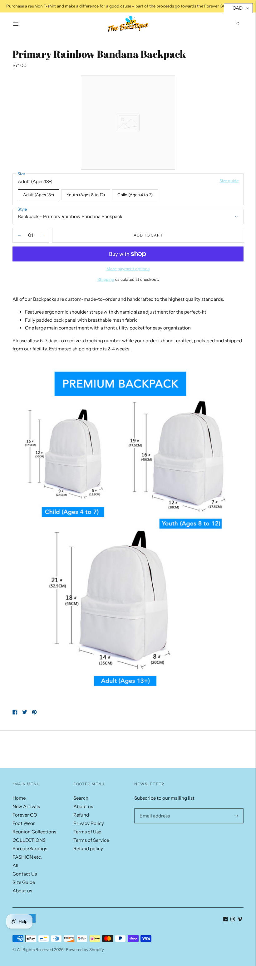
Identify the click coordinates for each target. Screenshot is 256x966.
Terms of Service (91, 840)
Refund (81, 815)
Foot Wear (23, 823)
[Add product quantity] (19, 235)
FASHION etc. (27, 857)
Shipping (105, 279)
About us (22, 891)
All (15, 865)
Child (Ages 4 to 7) (135, 194)
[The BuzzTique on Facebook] (225, 920)
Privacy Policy (88, 823)
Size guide (229, 180)
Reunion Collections (34, 832)
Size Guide (23, 882)
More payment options (128, 268)
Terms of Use (87, 832)
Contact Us (24, 874)
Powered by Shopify (85, 949)
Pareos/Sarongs (29, 848)
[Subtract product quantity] (42, 235)
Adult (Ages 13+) (38, 194)
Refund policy (88, 848)
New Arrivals (26, 806)
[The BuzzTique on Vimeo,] (240, 920)
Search (80, 798)
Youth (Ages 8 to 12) (85, 194)
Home (19, 798)
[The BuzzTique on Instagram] (232, 920)
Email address (153, 808)
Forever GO (24, 815)
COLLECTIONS (29, 840)
